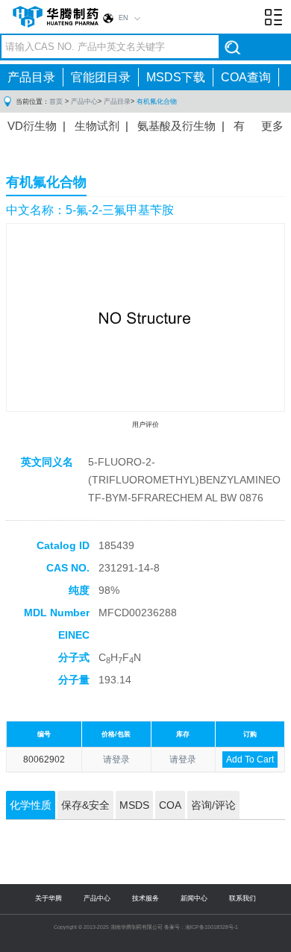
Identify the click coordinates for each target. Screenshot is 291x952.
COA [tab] (170, 805)
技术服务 (145, 898)
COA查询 (246, 77)
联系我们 (242, 898)
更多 (272, 125)
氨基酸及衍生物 (176, 125)
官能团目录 (101, 77)
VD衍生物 (32, 125)
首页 (56, 101)
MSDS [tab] (134, 805)
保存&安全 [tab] (85, 805)
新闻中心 (194, 898)
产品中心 (84, 101)
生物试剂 (97, 125)
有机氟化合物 (157, 101)
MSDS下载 (175, 77)
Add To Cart (250, 759)
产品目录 (31, 77)
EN (123, 18)
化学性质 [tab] (30, 805)
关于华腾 (48, 898)
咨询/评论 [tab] (213, 805)
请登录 (116, 759)
